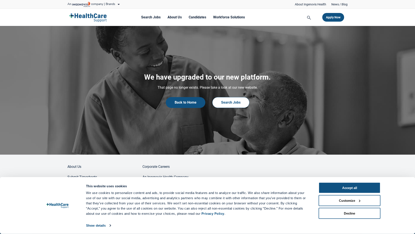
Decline (349, 213)
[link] (310, 4)
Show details (96, 225)
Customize (347, 200)
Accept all (349, 188)
